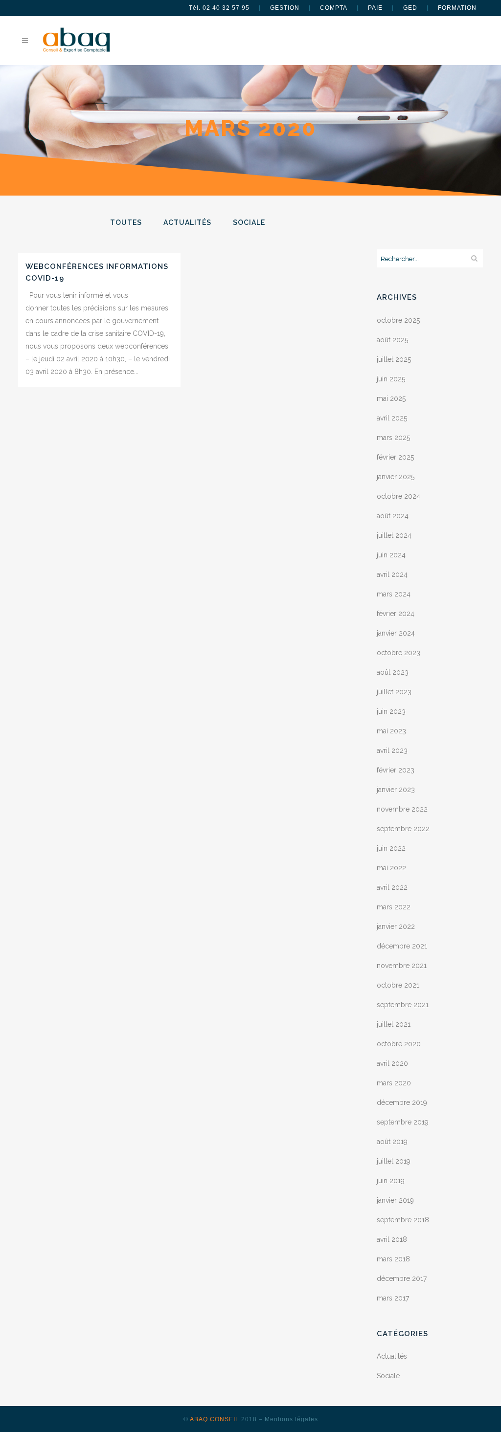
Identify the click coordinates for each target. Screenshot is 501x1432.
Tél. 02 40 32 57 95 (219, 7)
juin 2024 (391, 555)
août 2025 (392, 340)
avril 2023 (392, 750)
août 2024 (393, 516)
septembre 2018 (403, 1220)
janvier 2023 (396, 789)
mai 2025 (391, 398)
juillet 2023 (394, 692)
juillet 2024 (394, 535)
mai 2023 (391, 731)
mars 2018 (393, 1259)
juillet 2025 (394, 359)
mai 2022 (391, 868)
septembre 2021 (403, 1005)
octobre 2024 (398, 496)
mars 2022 (393, 907)
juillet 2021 (393, 1024)
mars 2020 (394, 1083)
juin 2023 (391, 711)
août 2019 (392, 1142)
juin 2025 (391, 379)
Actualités (392, 1356)
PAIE (375, 7)
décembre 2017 (402, 1278)
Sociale (388, 1376)
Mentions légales (291, 1419)
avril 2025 (392, 418)
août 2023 (393, 672)
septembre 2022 (403, 829)
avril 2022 (392, 887)
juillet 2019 (393, 1161)
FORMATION (457, 7)
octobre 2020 (399, 1044)
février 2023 (395, 770)
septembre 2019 (403, 1122)
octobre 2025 (398, 320)
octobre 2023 (398, 653)
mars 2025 (393, 437)
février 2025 (395, 457)
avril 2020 (392, 1063)
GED (410, 7)
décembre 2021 (402, 946)
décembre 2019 (402, 1102)
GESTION (284, 7)
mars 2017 (393, 1298)
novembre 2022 (402, 809)
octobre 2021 (398, 985)
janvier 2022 (396, 926)
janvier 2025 (395, 477)
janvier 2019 (395, 1200)
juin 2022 (391, 848)
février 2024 (395, 613)
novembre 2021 (402, 965)
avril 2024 (392, 574)
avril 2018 (392, 1239)
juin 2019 (391, 1181)
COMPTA (333, 7)
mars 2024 (393, 594)
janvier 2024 (396, 633)
